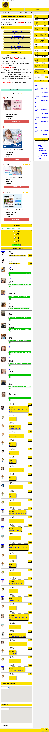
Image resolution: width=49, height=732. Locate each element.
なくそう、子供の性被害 (42, 153)
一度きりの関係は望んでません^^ (15, 504)
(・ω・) (10, 419)
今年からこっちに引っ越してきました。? (16, 436)
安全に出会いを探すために (17, 48)
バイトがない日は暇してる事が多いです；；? (17, 670)
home (43, 730)
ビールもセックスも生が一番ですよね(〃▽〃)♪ (17, 636)
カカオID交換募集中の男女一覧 (17, 36)
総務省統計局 (40, 148)
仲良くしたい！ (11, 566)
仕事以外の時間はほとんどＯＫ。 (15, 661)
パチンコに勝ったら (12, 653)
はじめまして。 (11, 479)
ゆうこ (10, 302)
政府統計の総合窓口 (42, 150)
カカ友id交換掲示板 (12, 9)
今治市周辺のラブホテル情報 (17, 39)
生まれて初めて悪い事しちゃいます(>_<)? (16, 583)
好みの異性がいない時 (17, 31)
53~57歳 (17, 243)
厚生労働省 (40, 146)
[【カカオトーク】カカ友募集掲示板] (5, 5)
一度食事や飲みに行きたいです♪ (14, 428)
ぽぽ (9, 369)
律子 (9, 323)
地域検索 (17, 44)
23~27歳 (17, 234)
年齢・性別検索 (17, 33)
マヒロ (10, 278)
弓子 (9, 392)
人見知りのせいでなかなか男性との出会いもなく (17, 513)
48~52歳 (17, 241)
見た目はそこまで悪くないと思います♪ (16, 487)
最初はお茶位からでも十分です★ (15, 574)
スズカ (10, 267)
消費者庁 (39, 145)
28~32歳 (17, 236)
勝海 (9, 346)
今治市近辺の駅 (17, 41)
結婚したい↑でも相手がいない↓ (14, 627)
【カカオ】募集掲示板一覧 (17, 46)
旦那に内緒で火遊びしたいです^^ (15, 538)
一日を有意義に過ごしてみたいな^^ (15, 600)
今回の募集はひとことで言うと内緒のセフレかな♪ (17, 644)
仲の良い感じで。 (12, 462)
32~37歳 (17, 237)
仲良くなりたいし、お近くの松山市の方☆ (16, 470)
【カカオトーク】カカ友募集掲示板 (21, 731)
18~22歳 (17, 233)
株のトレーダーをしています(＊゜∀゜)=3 (16, 521)
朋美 (9, 380)
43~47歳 (17, 240)
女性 (19, 231)
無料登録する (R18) (16, 159)
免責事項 (37, 9)
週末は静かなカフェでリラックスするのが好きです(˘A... (19, 308)
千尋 (9, 357)
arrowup (46, 730)
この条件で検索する (16, 244)
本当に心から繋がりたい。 (13, 453)
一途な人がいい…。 (12, 496)
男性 (15, 231)
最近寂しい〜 (11, 445)
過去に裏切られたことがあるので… (15, 530)
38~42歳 (17, 238)
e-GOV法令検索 (41, 151)
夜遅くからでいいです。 (13, 591)
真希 (9, 334)
